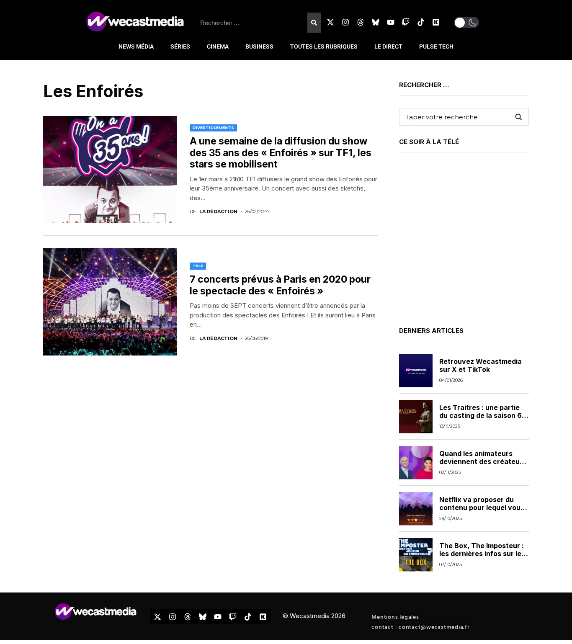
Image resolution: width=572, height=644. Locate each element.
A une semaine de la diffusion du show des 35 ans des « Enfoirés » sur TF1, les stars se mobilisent (280, 152)
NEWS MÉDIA (136, 46)
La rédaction (218, 211)
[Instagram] (345, 22)
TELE (198, 265)
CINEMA (218, 46)
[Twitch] (405, 22)
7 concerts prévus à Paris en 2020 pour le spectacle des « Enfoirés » (280, 285)
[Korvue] (435, 22)
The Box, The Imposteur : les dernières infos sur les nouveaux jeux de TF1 (482, 553)
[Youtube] (390, 22)
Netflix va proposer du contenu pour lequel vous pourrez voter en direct (481, 507)
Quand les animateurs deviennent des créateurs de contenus (482, 461)
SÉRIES (180, 46)
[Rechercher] (314, 23)
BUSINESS (259, 46)
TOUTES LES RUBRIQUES (324, 46)
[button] (466, 22)
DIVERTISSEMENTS (213, 127)
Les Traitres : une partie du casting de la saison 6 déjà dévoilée (480, 415)
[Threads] (360, 22)
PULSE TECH (436, 46)
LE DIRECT (388, 46)
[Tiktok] (420, 22)
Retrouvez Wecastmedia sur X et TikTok (480, 365)
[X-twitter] (330, 22)
